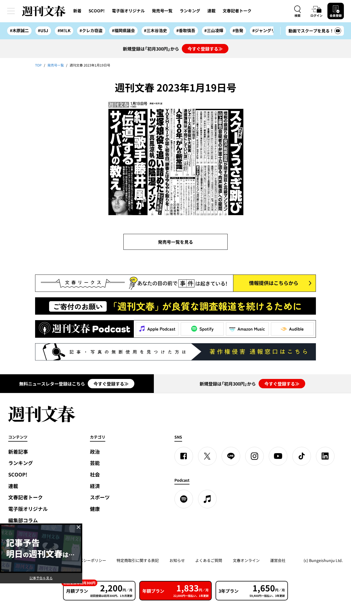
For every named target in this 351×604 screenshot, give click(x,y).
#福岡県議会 (123, 30)
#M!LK (64, 30)
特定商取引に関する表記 (138, 560)
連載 (211, 11)
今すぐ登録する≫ (205, 48)
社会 (95, 474)
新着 (77, 11)
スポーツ (100, 497)
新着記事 (18, 451)
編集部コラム (23, 520)
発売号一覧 (162, 11)
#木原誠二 (19, 30)
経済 (95, 486)
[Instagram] (254, 456)
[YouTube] (278, 456)
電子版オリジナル (128, 11)
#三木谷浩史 (155, 30)
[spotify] (183, 499)
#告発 (238, 30)
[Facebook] (183, 456)
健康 (95, 508)
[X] (207, 456)
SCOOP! (97, 11)
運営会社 (277, 560)
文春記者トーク (237, 11)
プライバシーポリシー (87, 560)
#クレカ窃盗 (91, 30)
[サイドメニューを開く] (11, 11)
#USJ (43, 30)
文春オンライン (246, 560)
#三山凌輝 (213, 30)
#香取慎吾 (185, 30)
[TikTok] (301, 456)
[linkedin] (325, 456)
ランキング (190, 11)
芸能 (95, 463)
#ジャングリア (265, 30)
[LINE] (231, 456)
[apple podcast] (207, 499)
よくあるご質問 (208, 560)
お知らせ (177, 560)
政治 (95, 451)
